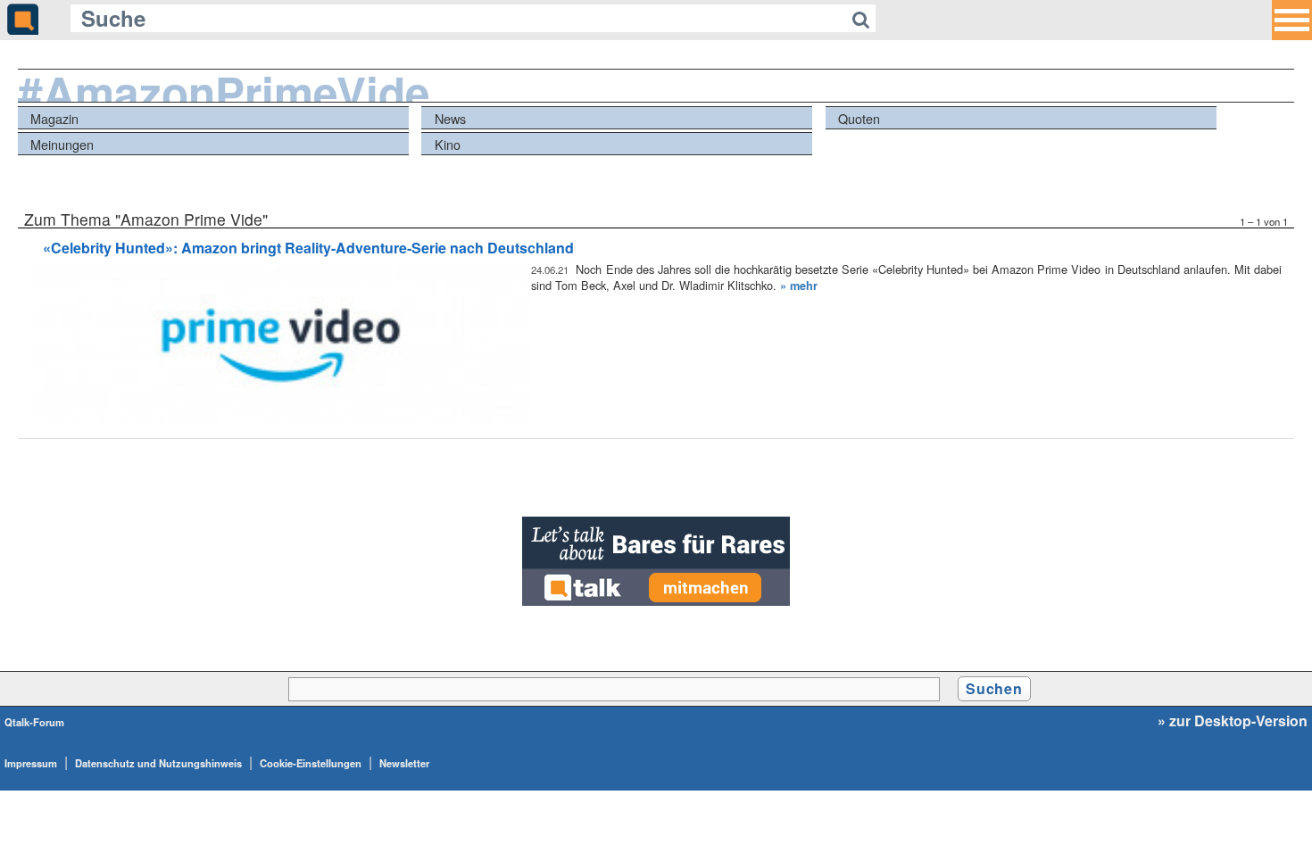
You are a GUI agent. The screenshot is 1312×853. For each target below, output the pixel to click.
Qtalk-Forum (34, 722)
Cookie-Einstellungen (310, 763)
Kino (448, 144)
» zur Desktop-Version (1233, 721)
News (450, 118)
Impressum (30, 763)
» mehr (799, 285)
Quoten (859, 118)
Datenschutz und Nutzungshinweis (158, 763)
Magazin (54, 118)
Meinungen (62, 144)
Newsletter (404, 763)
